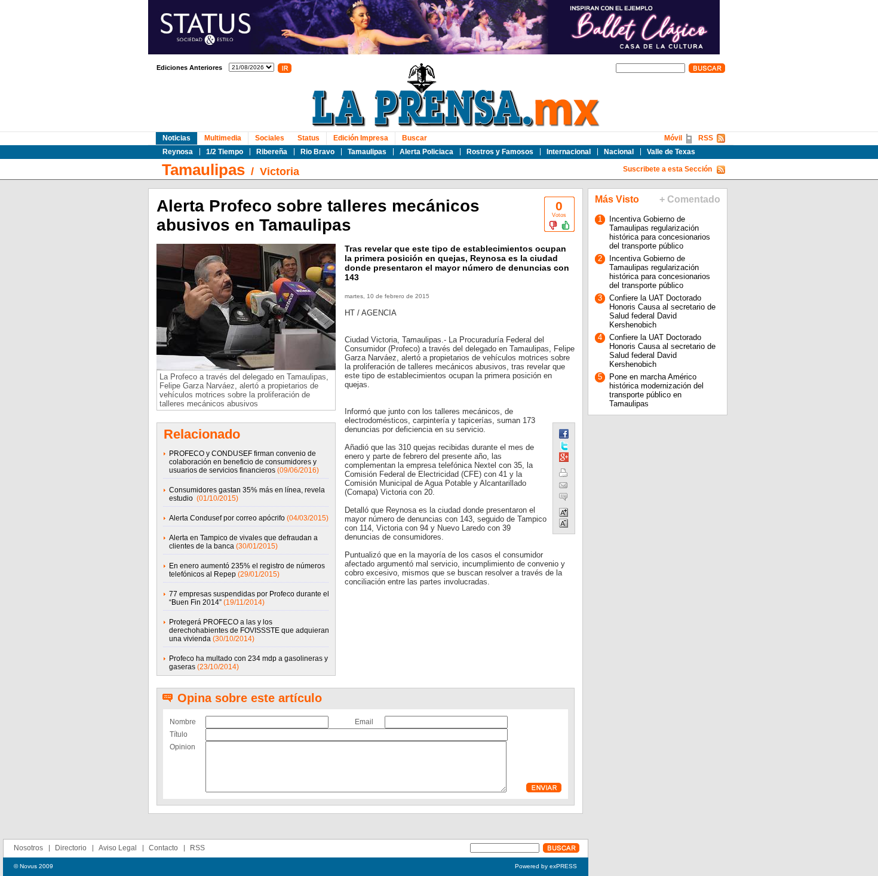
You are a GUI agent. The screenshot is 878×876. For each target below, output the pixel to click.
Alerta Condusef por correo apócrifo (227, 518)
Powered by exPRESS (546, 866)
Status (308, 138)
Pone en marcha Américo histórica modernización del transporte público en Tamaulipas (656, 390)
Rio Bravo (317, 152)
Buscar (414, 138)
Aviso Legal (118, 848)
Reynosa (177, 152)
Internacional (569, 152)
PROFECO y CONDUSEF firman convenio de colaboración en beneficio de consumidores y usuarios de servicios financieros (243, 461)
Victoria (279, 171)
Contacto (163, 848)
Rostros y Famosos (499, 152)
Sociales (269, 138)
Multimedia (222, 138)
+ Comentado (689, 199)
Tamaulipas (367, 152)
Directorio (71, 848)
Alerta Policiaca (426, 152)
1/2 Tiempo (224, 152)
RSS (705, 138)
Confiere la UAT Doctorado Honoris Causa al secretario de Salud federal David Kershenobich (662, 311)
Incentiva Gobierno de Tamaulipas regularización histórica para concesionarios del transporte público (659, 232)
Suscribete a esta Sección (667, 169)
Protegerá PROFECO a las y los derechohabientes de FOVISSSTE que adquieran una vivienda (249, 630)
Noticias (176, 138)
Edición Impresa (360, 138)
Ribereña (271, 152)
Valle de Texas (671, 152)
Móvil (673, 138)
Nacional (619, 152)
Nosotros (28, 848)
